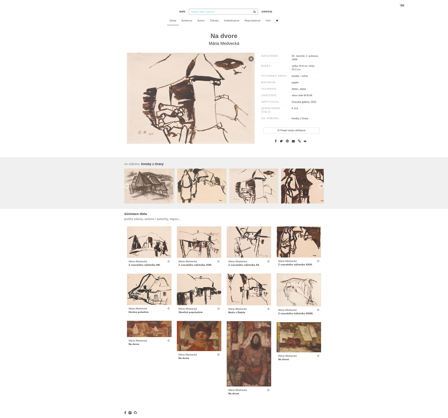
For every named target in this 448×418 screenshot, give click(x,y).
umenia (266, 11)
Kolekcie (186, 20)
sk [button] (402, 5)
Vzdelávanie (231, 20)
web (182, 11)
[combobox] (223, 12)
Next (321, 186)
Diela (173, 20)
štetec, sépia (299, 88)
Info (268, 20)
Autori (201, 20)
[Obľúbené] (277, 20)
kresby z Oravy (300, 118)
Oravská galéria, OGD (304, 101)
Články (214, 20)
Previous (127, 186)
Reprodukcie (253, 20)
